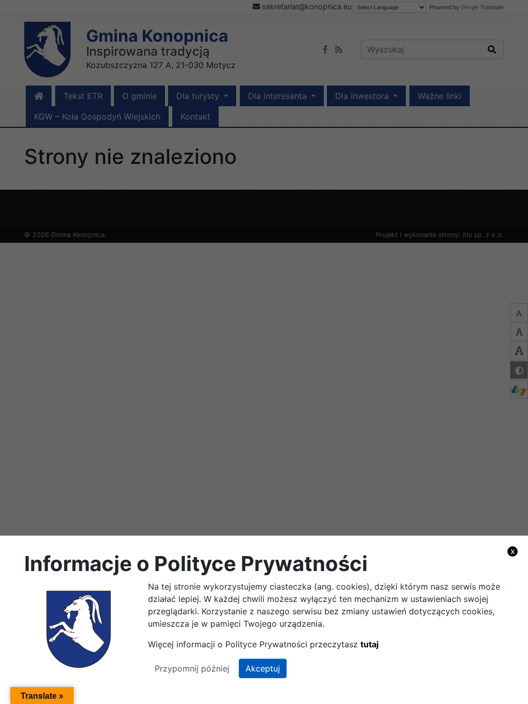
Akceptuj (262, 668)
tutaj (369, 644)
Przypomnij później (192, 668)
